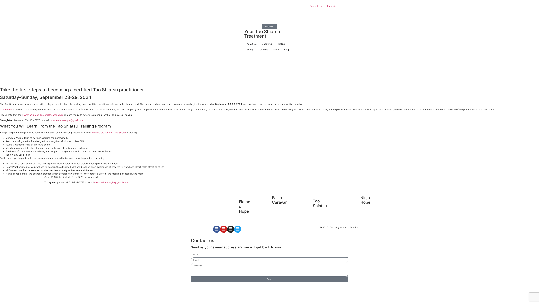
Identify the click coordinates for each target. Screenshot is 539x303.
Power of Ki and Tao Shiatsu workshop (42, 114)
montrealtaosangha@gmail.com (67, 120)
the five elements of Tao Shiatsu (109, 132)
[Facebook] (216, 229)
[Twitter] (237, 229)
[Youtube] (223, 229)
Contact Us (316, 6)
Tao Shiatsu (6, 109)
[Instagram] (230, 229)
